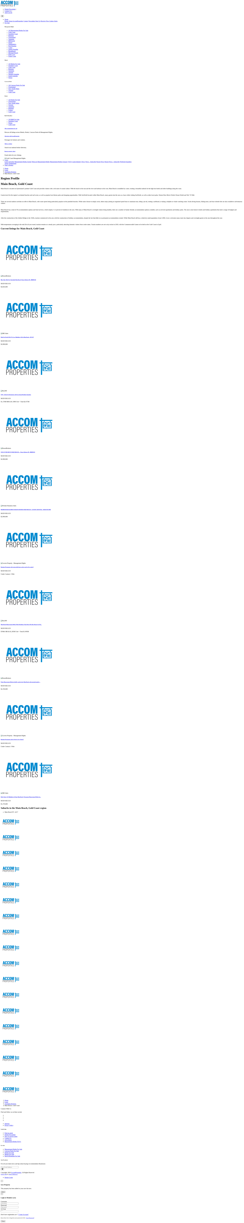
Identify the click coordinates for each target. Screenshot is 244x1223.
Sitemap (7, 1123)
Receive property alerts (10, 151)
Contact (25, 21)
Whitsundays (12, 44)
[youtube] (5, 1119)
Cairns (10, 47)
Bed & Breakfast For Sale (12, 1156)
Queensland (12, 37)
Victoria (10, 72)
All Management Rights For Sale (18, 30)
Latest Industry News (78, 162)
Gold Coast (11, 32)
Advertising (8, 1140)
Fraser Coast (12, 56)
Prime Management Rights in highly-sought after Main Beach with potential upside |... (20, 682)
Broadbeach (12, 51)
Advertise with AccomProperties (12, 136)
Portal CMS (4, 1174)
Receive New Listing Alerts (49, 21)
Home (6, 19)
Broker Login (9, 1177)
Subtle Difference (13, 1174)
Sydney (10, 110)
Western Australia (13, 74)
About (6, 163)
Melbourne (11, 41)
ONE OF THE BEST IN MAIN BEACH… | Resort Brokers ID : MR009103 (18, 452)
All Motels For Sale (14, 64)
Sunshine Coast (13, 34)
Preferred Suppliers (126, 162)
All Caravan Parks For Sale (16, 85)
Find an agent (9, 1133)
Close (3, 1192)
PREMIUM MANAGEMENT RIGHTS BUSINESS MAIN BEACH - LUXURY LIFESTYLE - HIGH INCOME (26, 509)
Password (4, 1205)
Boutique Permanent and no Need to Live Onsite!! (12, 739)
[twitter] (5, 1115)
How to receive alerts (11, 1136)
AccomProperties (16, 1172)
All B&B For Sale (13, 119)
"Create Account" (23, 1214)
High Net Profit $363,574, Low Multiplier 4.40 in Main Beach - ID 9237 (17, 337)
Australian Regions (10, 172)
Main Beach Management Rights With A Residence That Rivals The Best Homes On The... (21, 624)
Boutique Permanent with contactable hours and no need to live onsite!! (17, 567)
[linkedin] (5, 1120)
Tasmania (11, 39)
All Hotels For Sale (14, 100)
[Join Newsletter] (2, 1169)
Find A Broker (9, 165)
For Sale (7, 23)
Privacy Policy (9, 1125)
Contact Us (8, 11)
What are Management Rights (41, 162)
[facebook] (5, 1117)
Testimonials (12, 163)
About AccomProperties (16, 21)
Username (4, 1201)
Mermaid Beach (13, 53)
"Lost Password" (30, 1218)
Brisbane (11, 35)
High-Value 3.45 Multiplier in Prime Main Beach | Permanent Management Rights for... (21, 797)
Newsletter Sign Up (34, 21)
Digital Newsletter (10, 9)
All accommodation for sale (11, 128)
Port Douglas (12, 46)
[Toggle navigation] (2, 16)
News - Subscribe (90, 162)
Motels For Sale (9, 1154)
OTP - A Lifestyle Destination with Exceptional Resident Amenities (16, 394)
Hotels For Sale (9, 1153)
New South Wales (13, 89)
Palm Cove (11, 54)
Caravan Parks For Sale (12, 1151)
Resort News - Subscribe (112, 162)
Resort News (100, 162)
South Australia (13, 76)
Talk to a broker (8, 143)
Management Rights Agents (23, 162)
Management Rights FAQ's (13, 1141)
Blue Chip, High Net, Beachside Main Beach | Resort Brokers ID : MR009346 (18, 279)
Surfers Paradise (13, 49)
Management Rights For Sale (13, 1149)
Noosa (10, 42)
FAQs (70, 162)
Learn (6, 160)
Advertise (11, 162)
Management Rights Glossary (59, 162)
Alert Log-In (8, 12)
